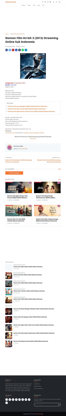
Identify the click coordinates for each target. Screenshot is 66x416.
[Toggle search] (56, 2)
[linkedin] (13, 399)
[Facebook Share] (6, 50)
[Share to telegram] (26, 50)
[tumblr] (10, 399)
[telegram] (48, 2)
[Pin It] (13, 50)
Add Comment (15, 173)
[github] (6, 403)
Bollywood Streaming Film (19, 265)
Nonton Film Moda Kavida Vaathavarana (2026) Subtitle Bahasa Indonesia (45, 197)
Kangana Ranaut (39, 133)
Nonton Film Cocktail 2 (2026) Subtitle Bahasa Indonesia (29, 291)
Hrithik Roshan (9, 133)
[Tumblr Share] (19, 50)
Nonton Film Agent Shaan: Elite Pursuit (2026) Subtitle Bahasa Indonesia (31, 111)
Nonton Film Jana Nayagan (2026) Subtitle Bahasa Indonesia (27, 106)
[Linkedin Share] (16, 50)
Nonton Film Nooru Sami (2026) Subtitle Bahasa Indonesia (27, 109)
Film (43, 5)
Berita (29, 5)
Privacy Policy (37, 386)
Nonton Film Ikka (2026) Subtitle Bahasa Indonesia (27, 275)
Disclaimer (37, 384)
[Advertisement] (33, 20)
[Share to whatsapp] (22, 50)
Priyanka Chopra (29, 133)
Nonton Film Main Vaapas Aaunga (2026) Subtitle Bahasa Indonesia (47, 220)
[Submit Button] (59, 404)
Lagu (39, 5)
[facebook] (42, 2)
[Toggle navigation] (59, 2)
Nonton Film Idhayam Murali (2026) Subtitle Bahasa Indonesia (30, 341)
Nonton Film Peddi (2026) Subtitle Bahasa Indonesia (27, 299)
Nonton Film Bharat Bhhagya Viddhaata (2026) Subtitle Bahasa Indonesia (33, 309)
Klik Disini (33, 138)
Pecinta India (10, 2)
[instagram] (45, 2)
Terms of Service (38, 388)
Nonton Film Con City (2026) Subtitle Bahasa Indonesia (16, 220)
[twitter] (50, 2)
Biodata (23, 5)
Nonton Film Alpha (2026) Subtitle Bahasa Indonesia (27, 266)
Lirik (34, 5)
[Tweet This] (10, 50)
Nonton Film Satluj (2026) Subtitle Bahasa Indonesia (27, 283)
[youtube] (19, 399)
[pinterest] (16, 399)
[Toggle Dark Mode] (53, 2)
